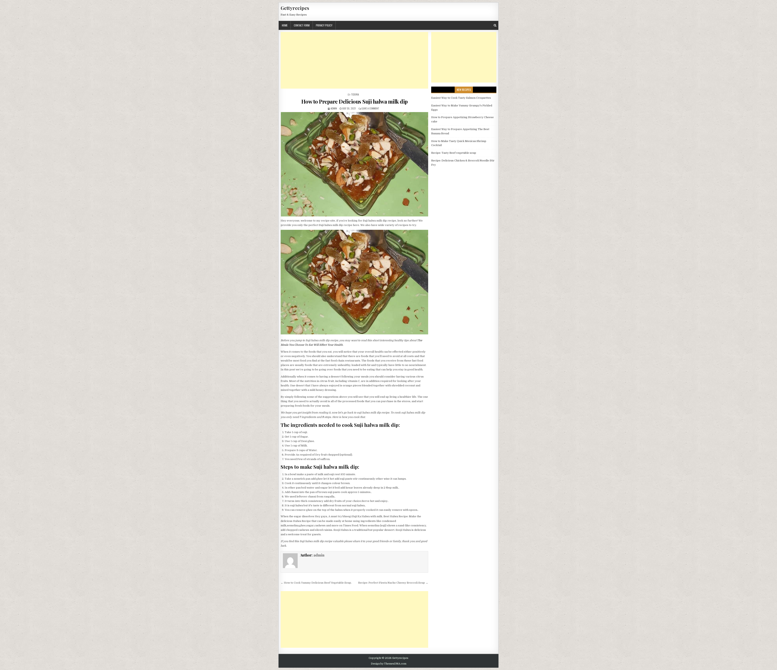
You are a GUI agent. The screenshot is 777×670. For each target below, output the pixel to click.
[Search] (495, 25)
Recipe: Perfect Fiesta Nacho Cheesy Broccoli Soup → (393, 582)
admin (334, 108)
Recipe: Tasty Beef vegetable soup (453, 152)
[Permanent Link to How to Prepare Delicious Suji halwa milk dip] (354, 164)
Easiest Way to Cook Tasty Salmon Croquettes (461, 97)
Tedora (355, 94)
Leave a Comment (370, 108)
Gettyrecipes (295, 8)
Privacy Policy (324, 25)
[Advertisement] (354, 60)
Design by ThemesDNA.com (388, 663)
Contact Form (302, 25)
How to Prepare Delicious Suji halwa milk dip (354, 101)
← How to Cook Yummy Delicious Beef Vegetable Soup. (316, 582)
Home (285, 25)
